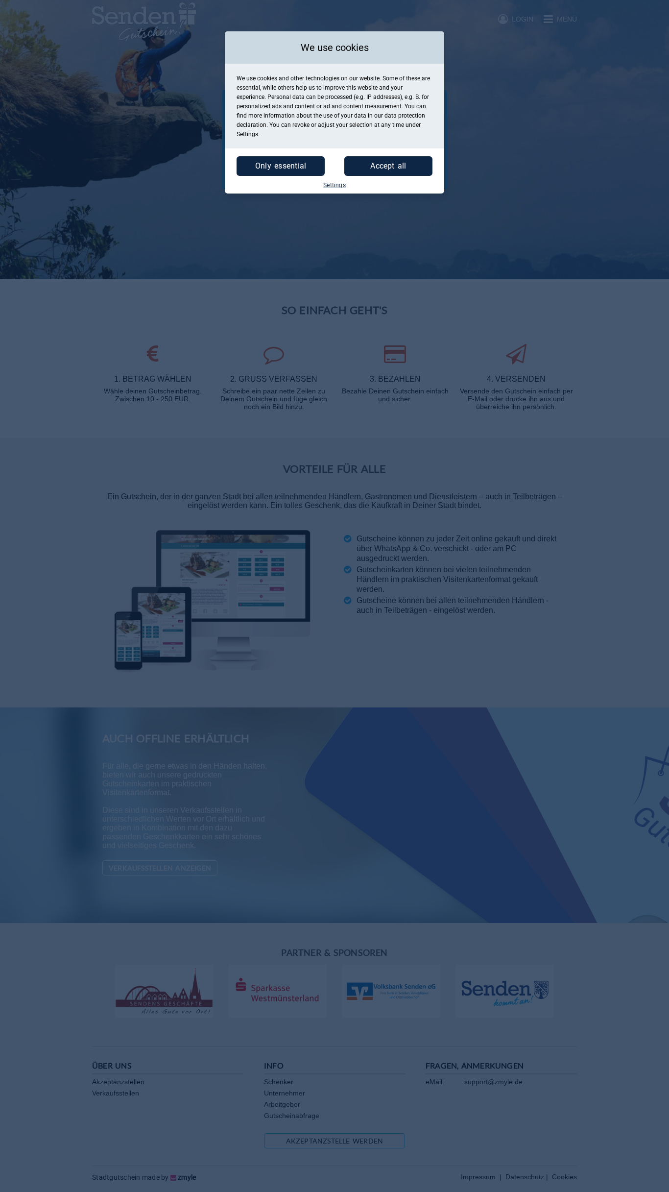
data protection (404, 115)
